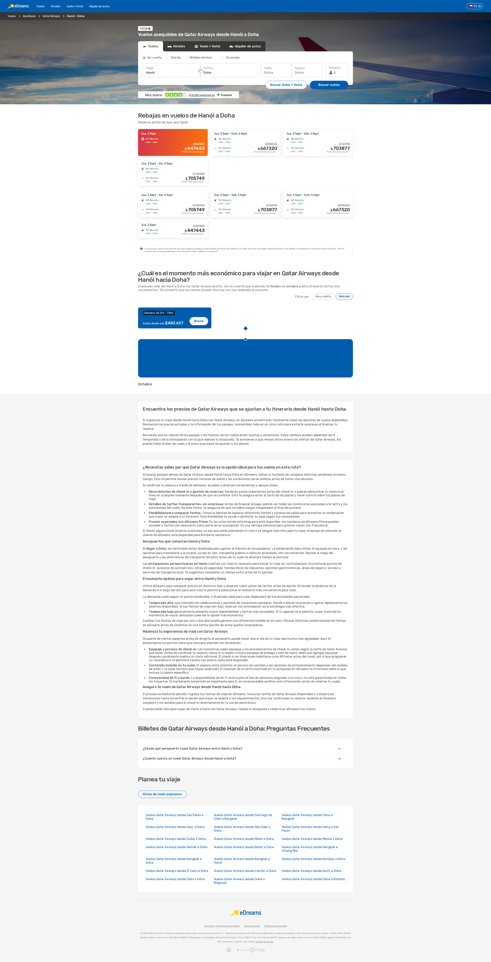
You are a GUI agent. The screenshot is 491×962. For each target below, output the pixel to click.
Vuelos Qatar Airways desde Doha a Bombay (313, 879)
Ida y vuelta (323, 296)
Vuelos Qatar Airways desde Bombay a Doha (313, 859)
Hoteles (55, 6)
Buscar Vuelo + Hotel (286, 85)
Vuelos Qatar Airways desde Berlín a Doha (244, 847)
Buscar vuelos (329, 85)
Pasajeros (335, 67)
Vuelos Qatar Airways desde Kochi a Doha (311, 871)
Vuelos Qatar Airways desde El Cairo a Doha (177, 871)
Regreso (300, 68)
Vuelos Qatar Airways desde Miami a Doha (244, 839)
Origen (150, 68)
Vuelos (40, 6)
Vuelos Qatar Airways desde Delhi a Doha (175, 879)
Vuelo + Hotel (75, 6)
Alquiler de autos (99, 6)
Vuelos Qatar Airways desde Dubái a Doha (176, 839)
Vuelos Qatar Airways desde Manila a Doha (312, 839)
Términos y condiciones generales (222, 926)
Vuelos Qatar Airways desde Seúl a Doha (175, 827)
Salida (268, 68)
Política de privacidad (275, 926)
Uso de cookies (252, 926)
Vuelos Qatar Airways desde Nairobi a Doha (176, 847)
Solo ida (344, 296)
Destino (208, 68)
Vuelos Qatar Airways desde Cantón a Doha (245, 871)
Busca (198, 321)
